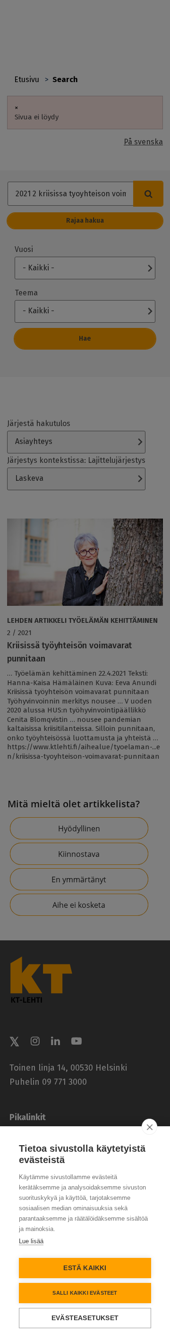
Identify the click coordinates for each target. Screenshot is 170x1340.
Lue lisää (31, 1241)
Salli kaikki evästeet (84, 1293)
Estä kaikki (84, 1268)
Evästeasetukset (85, 1318)
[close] (149, 1127)
